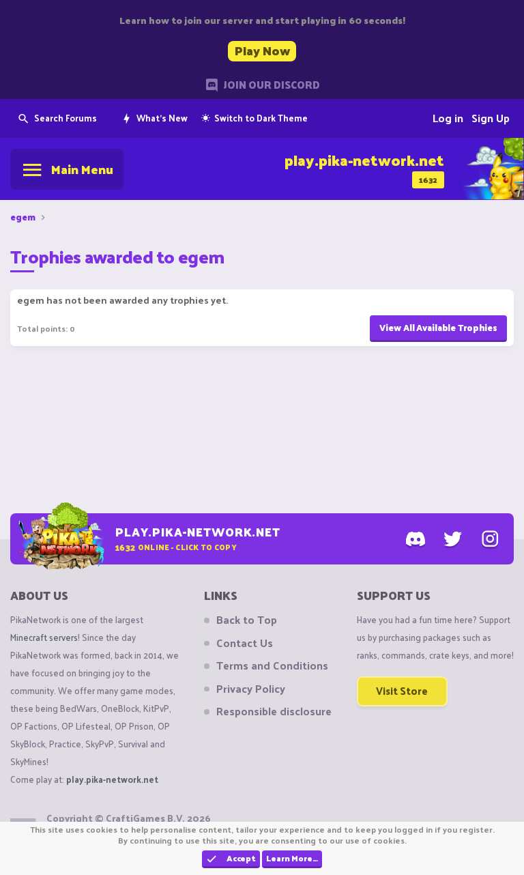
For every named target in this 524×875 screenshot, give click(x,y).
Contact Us (244, 643)
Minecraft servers (44, 637)
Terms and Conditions (272, 665)
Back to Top (246, 620)
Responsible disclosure (274, 711)
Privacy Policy (250, 689)
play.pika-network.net (112, 779)
